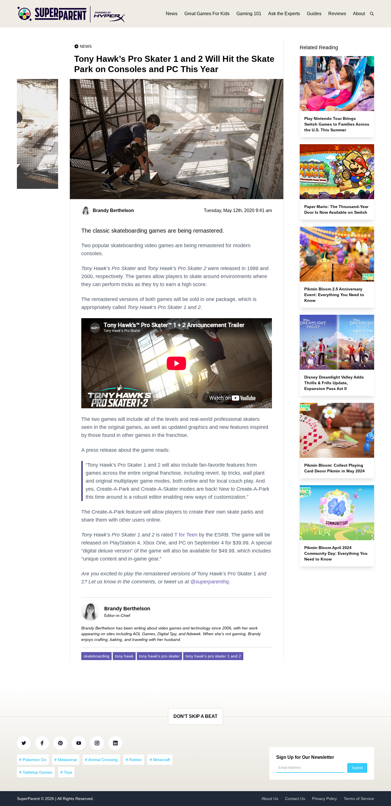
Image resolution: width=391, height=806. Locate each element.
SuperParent (29, 798)
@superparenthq (209, 582)
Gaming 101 (248, 13)
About (359, 13)
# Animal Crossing (101, 759)
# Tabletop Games (35, 772)
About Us (270, 798)
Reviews (337, 13)
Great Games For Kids (207, 13)
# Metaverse (65, 759)
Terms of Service (359, 798)
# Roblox (134, 759)
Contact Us (295, 798)
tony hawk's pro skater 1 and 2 (213, 656)
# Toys (66, 772)
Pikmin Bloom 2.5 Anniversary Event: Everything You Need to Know (334, 295)
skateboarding (96, 656)
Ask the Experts (284, 13)
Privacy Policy (324, 798)
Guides (314, 13)
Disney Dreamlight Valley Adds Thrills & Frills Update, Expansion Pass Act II (334, 383)
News (171, 13)
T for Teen (186, 535)
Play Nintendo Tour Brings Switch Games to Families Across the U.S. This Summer (336, 124)
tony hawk (124, 656)
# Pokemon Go (32, 759)
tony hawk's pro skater (159, 656)
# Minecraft (160, 759)
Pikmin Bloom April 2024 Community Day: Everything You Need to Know (336, 553)
